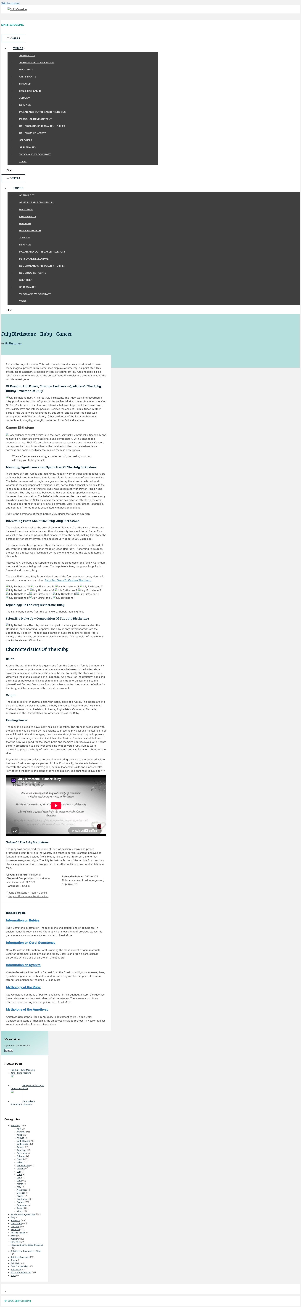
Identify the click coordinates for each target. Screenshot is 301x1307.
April (19, 1128)
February (21, 1156)
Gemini (20, 1159)
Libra (19, 1180)
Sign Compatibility (19, 1266)
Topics (18, 48)
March (20, 1183)
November (22, 1190)
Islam (13, 1235)
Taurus (20, 1208)
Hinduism (25, 83)
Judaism (24, 97)
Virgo (19, 1211)
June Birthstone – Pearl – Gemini (27, 892)
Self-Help (25, 140)
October (21, 1193)
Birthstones (13, 343)
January (21, 1168)
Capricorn (21, 1150)
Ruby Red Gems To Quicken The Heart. (68, 580)
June (19, 1174)
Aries (19, 1135)
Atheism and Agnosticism (36, 62)
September (22, 1205)
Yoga (22, 161)
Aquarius (21, 1131)
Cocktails (15, 1226)
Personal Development (35, 118)
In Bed (20, 1162)
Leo (19, 1177)
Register (9, 1050)
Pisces (20, 1196)
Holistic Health (30, 90)
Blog (13, 1217)
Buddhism (26, 69)
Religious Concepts (32, 133)
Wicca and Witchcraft (35, 154)
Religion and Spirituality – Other (42, 126)
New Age (25, 104)
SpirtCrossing (23, 1300)
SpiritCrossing (12, 24)
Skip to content (10, 3)
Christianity (27, 76)
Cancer (20, 1147)
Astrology (27, 55)
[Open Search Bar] (9, 170)
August (20, 1138)
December (22, 1153)
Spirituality (27, 147)
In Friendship (23, 1165)
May (19, 1186)
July (19, 1171)
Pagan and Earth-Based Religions (42, 111)
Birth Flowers (23, 1141)
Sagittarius (22, 1199)
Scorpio (20, 1202)
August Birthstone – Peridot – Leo (28, 896)
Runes (14, 1260)
